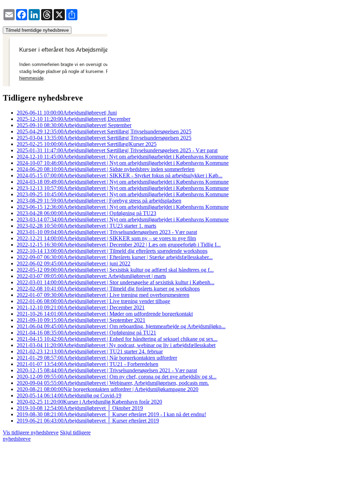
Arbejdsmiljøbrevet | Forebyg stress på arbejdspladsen (99, 201)
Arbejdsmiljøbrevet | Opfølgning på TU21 (86, 333)
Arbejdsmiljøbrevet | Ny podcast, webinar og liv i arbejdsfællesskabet (116, 345)
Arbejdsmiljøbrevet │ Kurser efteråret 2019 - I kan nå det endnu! (111, 414)
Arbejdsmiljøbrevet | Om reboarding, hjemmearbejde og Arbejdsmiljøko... (121, 326)
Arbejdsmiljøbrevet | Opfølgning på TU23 (86, 213)
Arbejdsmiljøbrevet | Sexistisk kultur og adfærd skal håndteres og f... (115, 270)
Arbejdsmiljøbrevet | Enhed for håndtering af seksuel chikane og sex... (117, 339)
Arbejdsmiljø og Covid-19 (69, 395)
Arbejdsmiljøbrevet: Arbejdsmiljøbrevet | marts (91, 276)
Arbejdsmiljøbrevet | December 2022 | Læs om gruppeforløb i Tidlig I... (119, 245)
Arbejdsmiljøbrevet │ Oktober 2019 (80, 408)
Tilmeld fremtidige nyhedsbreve (37, 30)
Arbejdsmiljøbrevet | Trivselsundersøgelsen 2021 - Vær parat (107, 370)
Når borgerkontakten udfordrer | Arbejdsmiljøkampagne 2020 (107, 389)
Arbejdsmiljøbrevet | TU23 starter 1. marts (86, 226)
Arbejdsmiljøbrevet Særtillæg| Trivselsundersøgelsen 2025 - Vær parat (117, 150)
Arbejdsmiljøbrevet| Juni (67, 113)
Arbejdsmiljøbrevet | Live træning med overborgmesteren (103, 295)
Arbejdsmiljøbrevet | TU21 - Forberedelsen (87, 364)
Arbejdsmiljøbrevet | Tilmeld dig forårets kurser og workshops (108, 289)
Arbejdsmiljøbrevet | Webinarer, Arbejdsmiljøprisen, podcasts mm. (113, 383)
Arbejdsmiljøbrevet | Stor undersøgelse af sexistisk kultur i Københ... (115, 282)
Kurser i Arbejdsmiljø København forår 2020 (89, 402)
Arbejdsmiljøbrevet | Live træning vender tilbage (93, 301)
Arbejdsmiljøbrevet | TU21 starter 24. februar (90, 351)
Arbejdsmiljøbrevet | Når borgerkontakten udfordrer (97, 358)
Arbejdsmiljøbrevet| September (74, 125)
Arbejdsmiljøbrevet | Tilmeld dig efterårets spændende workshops (112, 251)
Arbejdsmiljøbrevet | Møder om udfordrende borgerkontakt (105, 314)
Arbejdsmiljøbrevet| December (73, 119)
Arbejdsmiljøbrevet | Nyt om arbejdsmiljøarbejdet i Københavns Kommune (122, 157)
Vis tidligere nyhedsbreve (31, 432)
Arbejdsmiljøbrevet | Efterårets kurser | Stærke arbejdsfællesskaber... (115, 257)
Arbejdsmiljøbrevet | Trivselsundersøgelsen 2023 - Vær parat (107, 232)
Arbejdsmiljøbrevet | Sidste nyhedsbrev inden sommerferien (106, 169)
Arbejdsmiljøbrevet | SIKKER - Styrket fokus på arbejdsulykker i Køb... (119, 175)
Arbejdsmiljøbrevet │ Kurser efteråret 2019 (88, 421)
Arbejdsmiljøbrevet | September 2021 (81, 320)
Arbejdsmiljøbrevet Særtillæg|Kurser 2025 (87, 144)
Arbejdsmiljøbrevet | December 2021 (81, 307)
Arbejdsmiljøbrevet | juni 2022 (73, 263)
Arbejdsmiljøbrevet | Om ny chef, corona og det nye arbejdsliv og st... (117, 377)
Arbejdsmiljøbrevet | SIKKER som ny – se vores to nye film (106, 238)
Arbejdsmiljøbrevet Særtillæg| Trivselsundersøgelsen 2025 (104, 131)
